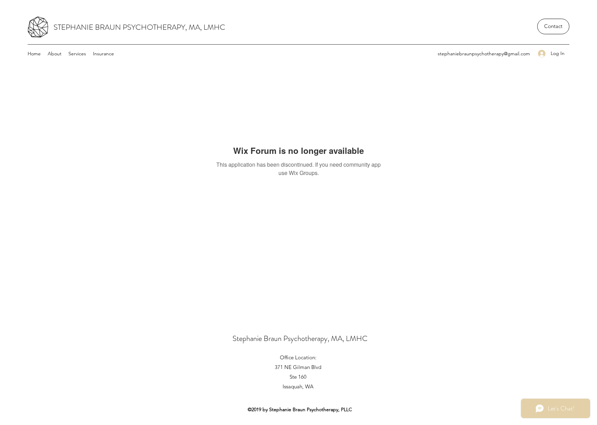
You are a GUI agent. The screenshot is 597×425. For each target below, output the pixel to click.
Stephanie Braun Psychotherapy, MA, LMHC (300, 338)
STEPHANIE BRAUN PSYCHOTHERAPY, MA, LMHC (139, 27)
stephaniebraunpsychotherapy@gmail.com (484, 53)
